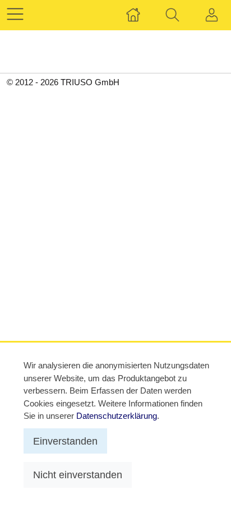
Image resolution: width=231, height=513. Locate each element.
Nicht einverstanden (77, 474)
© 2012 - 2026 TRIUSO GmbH (63, 82)
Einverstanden (65, 441)
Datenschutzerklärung (116, 415)
